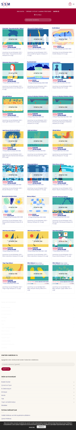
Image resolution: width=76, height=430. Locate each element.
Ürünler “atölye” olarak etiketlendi (38, 11)
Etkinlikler (4, 348)
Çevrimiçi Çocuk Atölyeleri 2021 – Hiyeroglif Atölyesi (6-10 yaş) (12, 121)
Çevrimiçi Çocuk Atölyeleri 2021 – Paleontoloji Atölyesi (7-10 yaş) (37, 188)
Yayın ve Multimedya (8, 327)
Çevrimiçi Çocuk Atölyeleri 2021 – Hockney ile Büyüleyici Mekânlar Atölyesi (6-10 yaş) (37, 121)
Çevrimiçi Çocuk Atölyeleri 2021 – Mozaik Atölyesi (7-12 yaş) (12, 188)
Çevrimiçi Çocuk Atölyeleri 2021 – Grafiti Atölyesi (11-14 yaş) (62, 53)
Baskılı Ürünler (5, 307)
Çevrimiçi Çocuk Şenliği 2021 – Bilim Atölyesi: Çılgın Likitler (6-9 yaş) (61, 288)
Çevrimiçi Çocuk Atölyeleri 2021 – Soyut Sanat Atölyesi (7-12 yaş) (62, 255)
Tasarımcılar (5, 338)
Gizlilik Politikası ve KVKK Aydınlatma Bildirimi (15, 415)
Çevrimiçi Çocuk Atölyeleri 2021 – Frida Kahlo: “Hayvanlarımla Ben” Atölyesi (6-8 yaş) (12, 54)
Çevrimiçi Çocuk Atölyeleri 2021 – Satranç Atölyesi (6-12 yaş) (37, 221)
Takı (2, 324)
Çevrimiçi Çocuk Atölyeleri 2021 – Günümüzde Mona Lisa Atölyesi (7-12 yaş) (13, 87)
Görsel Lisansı (6, 341)
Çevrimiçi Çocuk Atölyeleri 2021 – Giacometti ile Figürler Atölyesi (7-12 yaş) (37, 54)
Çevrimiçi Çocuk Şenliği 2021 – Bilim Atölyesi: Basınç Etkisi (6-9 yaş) (36, 288)
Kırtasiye (4, 317)
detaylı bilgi (32, 427)
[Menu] (74, 4)
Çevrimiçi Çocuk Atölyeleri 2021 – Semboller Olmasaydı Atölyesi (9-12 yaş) (62, 222)
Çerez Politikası (6, 419)
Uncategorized (6, 334)
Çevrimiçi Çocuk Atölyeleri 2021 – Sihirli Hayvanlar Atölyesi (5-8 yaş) (12, 255)
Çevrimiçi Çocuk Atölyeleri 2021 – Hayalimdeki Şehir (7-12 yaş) (37, 87)
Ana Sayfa (20, 11)
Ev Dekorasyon (6, 314)
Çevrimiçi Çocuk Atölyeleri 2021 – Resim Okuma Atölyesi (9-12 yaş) (62, 188)
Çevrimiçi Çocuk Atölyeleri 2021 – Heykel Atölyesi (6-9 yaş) (62, 87)
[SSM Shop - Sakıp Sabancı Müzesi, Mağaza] (9, 4)
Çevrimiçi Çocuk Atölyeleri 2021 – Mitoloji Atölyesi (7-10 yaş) (62, 155)
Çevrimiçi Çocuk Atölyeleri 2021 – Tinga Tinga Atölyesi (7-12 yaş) (12, 287)
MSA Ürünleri (5, 331)
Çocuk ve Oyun (6, 311)
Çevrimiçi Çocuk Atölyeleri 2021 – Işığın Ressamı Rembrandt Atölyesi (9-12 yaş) (12, 155)
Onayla (41, 427)
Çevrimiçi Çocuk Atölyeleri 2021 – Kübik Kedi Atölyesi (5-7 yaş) (37, 155)
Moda (3, 321)
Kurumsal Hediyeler (7, 344)
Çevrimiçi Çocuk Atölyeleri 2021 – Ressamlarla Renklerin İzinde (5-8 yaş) (12, 222)
